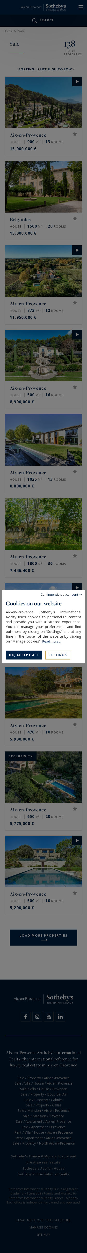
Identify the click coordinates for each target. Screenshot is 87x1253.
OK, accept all (24, 655)
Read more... (51, 641)
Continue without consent (59, 594)
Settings (58, 655)
